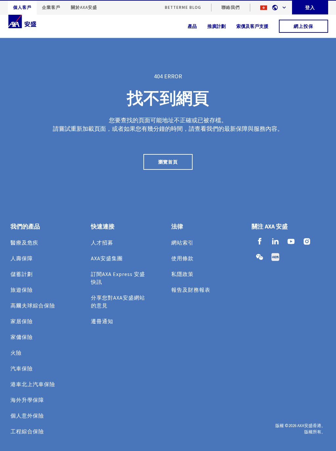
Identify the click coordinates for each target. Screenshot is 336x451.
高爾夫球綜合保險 (32, 305)
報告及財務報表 (190, 289)
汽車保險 (21, 368)
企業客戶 (51, 7)
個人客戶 (22, 7)
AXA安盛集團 (107, 258)
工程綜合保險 (27, 431)
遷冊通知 (102, 321)
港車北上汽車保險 (32, 384)
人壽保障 (21, 258)
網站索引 (182, 242)
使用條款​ (182, 258)
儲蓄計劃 (21, 274)
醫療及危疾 (24, 242)
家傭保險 (21, 337)
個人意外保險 (27, 415)
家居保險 (21, 321)
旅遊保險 (21, 289)
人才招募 (102, 242)
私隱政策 (182, 274)
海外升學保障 (27, 400)
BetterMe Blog (183, 7)
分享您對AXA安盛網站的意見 (118, 301)
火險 (16, 352)
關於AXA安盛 (84, 7)
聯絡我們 (230, 7)
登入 (310, 7)
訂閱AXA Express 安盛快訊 (118, 278)
